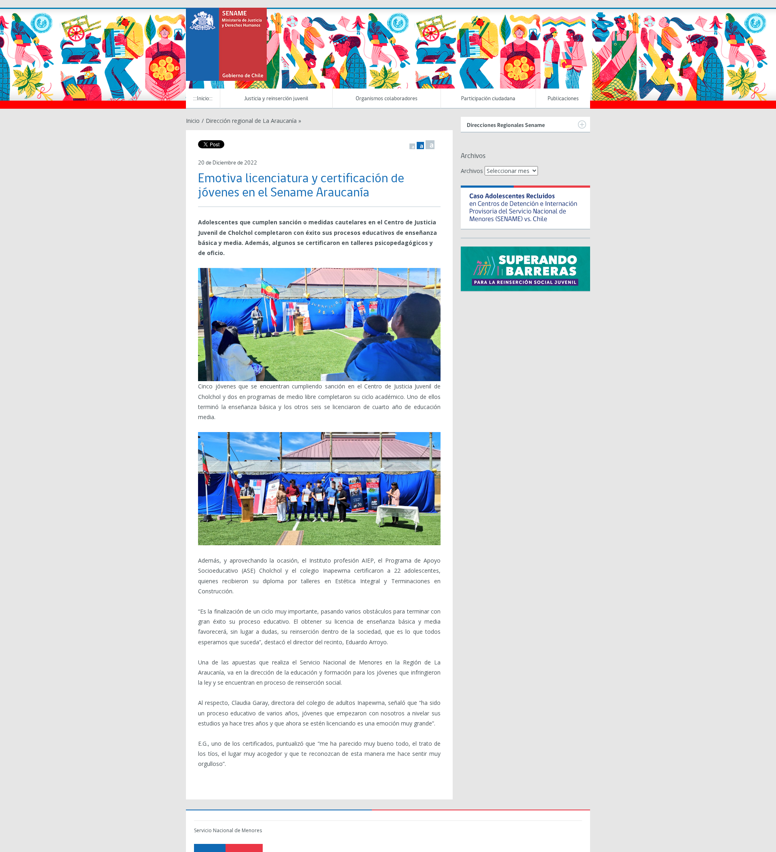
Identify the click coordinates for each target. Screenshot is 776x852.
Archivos (472, 171)
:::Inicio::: (203, 99)
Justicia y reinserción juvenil (276, 99)
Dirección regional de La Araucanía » (253, 120)
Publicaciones (563, 99)
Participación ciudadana (488, 99)
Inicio (193, 120)
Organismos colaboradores (387, 99)
